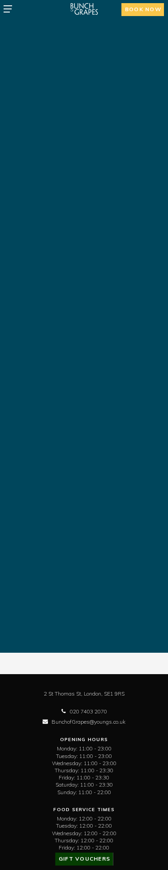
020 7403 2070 (88, 711)
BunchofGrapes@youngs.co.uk (88, 721)
